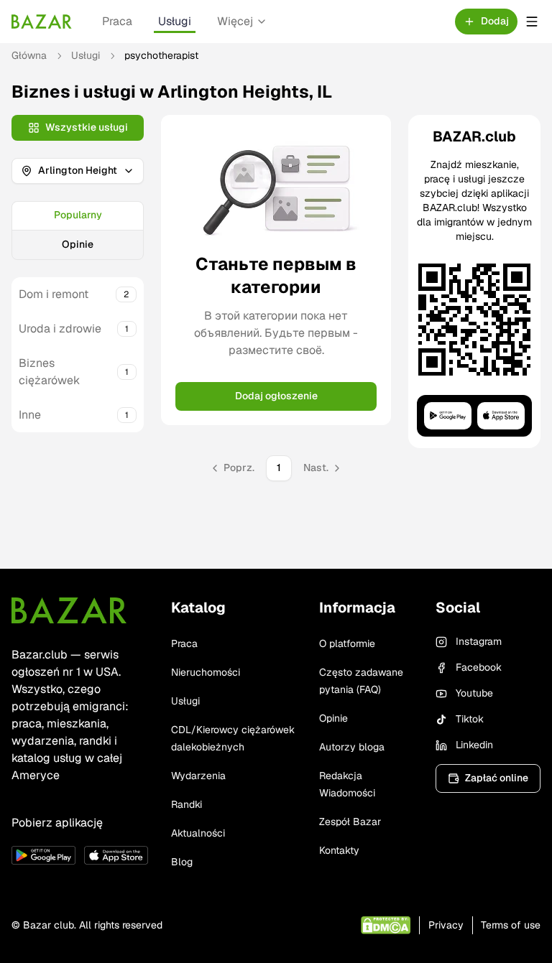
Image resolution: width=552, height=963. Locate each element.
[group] (78, 230)
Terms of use (510, 924)
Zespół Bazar (350, 821)
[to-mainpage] (69, 610)
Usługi (174, 21)
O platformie (347, 643)
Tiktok (470, 718)
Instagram (479, 641)
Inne (30, 414)
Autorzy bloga (352, 746)
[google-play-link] (43, 855)
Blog (182, 861)
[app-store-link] (116, 855)
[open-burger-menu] (531, 21)
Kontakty (339, 850)
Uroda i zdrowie (60, 328)
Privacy (446, 924)
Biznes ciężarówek (49, 371)
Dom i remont (53, 294)
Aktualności (198, 833)
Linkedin (474, 744)
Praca (117, 21)
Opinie (77, 244)
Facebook (479, 667)
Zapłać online (496, 777)
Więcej (235, 21)
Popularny (78, 214)
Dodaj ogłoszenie (276, 395)
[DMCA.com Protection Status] (385, 925)
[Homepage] (42, 21)
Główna (29, 55)
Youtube (474, 693)
